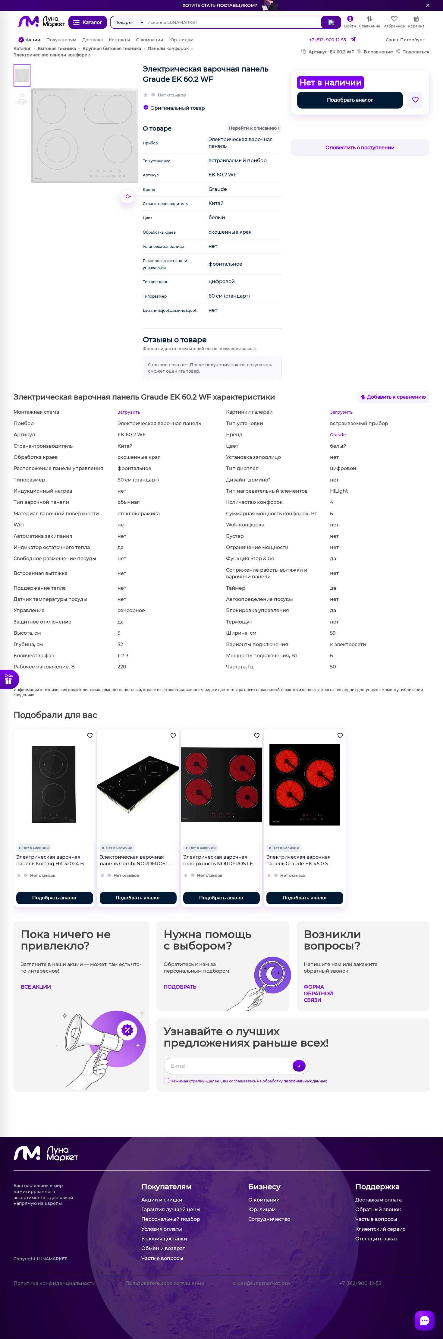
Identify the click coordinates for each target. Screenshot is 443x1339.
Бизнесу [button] (264, 1186)
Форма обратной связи (318, 993)
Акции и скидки (161, 1200)
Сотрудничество (269, 1219)
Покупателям (61, 40)
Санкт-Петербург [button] (405, 40)
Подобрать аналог (350, 100)
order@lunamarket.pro (261, 1283)
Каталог (22, 48)
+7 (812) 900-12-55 (327, 40)
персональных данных (305, 1081)
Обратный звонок (378, 1209)
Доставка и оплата (378, 1200)
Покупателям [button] (166, 1186)
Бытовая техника (57, 48)
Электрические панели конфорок (52, 55)
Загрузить (129, 412)
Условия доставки (164, 1239)
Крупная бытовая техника (112, 48)
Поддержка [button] (377, 1186)
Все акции (36, 987)
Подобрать (180, 987)
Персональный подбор (170, 1219)
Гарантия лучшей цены (170, 1209)
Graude (338, 434)
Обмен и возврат (163, 1248)
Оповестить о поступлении (359, 147)
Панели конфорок (168, 48)
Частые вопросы (162, 1258)
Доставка (92, 40)
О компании (149, 40)
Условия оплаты (161, 1229)
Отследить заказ (376, 1239)
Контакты (119, 40)
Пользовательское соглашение (164, 1283)
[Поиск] (331, 22)
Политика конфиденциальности (55, 1283)
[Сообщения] (425, 1321)
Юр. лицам (181, 40)
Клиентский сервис (380, 1229)
